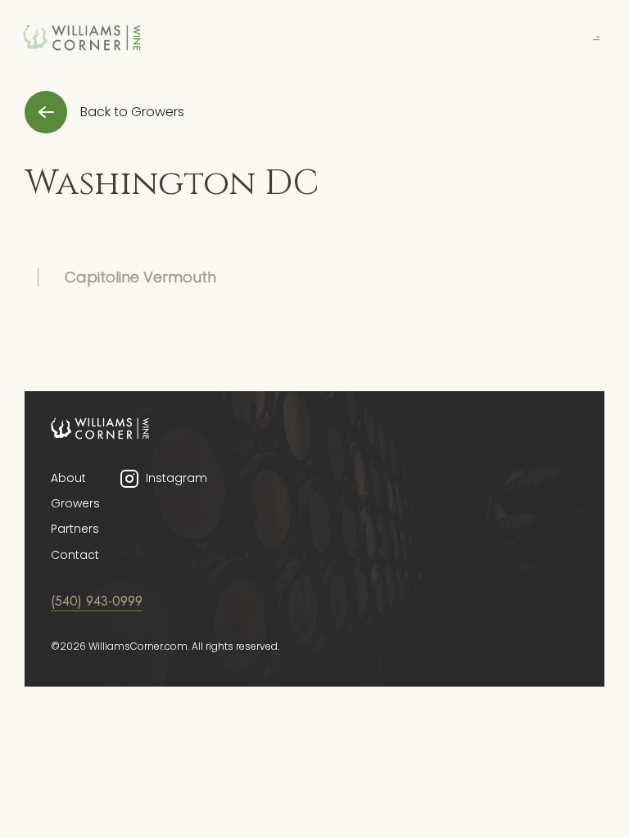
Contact (75, 555)
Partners (75, 528)
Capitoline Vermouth (140, 277)
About (68, 478)
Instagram (176, 478)
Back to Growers (132, 111)
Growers (75, 503)
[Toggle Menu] (596, 36)
